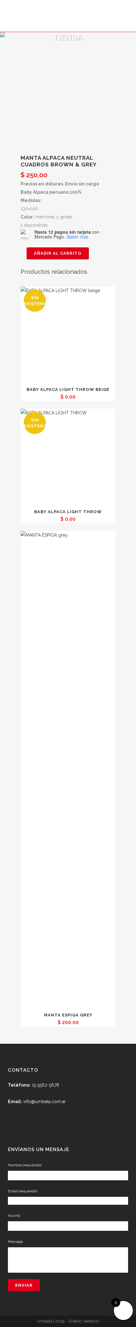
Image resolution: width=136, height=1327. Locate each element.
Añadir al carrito (58, 253)
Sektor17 (91, 1321)
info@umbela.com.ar (44, 1101)
